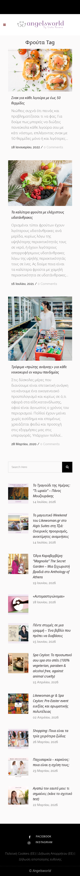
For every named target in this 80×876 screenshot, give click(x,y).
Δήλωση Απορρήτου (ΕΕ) (56, 853)
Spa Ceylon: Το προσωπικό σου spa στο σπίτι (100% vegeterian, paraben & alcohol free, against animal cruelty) (52, 666)
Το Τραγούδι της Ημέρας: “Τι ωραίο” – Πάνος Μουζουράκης (51, 490)
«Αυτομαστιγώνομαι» (49, 596)
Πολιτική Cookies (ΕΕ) (21, 853)
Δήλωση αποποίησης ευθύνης (40, 859)
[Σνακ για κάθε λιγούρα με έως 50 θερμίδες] (40, 70)
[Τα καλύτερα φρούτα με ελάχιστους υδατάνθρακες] (40, 183)
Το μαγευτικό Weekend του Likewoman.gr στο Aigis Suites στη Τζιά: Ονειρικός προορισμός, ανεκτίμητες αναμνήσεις (51, 526)
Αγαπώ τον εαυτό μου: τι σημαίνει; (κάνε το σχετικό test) (52, 793)
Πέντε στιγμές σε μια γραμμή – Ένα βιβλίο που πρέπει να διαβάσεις (52, 630)
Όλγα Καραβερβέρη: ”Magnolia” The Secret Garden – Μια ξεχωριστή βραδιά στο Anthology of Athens (51, 566)
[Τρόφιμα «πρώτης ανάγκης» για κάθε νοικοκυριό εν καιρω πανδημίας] (40, 329)
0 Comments (53, 147)
